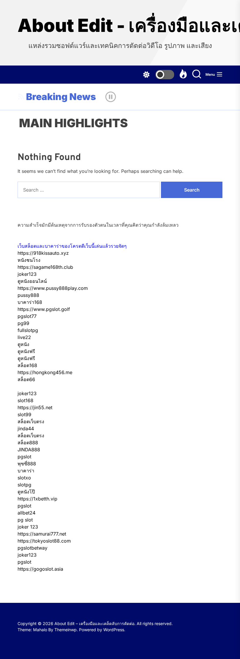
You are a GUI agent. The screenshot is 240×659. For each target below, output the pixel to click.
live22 (24, 337)
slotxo (24, 478)
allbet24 (26, 513)
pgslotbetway (32, 548)
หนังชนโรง (29, 260)
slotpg (24, 485)
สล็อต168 (27, 365)
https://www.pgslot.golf (44, 309)
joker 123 (28, 527)
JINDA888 (29, 449)
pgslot (24, 457)
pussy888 (28, 295)
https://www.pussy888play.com (53, 288)
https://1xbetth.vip (37, 499)
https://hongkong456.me (45, 372)
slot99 (24, 414)
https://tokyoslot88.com (44, 541)
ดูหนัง (23, 344)
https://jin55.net (35, 407)
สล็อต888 (28, 442)
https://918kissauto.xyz (43, 253)
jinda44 (26, 428)
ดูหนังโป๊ (26, 492)
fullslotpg (28, 330)
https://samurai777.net (42, 534)
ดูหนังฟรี (26, 351)
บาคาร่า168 (30, 302)
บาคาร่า (26, 471)
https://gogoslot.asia (40, 569)
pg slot (25, 520)
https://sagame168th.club (45, 267)
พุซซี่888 (27, 464)
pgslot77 (27, 316)
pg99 (23, 323)
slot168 (25, 400)
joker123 (27, 274)
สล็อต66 (26, 379)
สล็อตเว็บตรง (31, 421)
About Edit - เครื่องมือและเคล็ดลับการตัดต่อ (120, 25)
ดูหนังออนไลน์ (32, 281)
